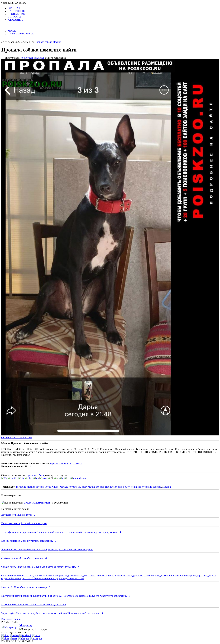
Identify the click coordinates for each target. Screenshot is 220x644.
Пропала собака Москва (48, 42)
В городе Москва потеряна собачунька (37, 486)
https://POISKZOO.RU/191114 (65, 463)
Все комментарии (11, 619)
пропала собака (35, 475)
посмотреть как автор (32, 57)
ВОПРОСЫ (14, 16)
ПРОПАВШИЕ (16, 14)
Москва (166, 486)
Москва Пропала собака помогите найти (118, 486)
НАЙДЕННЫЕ (16, 11)
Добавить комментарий (37, 502)
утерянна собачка (151, 486)
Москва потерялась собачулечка (77, 486)
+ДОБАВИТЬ (15, 19)
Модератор (25, 625)
